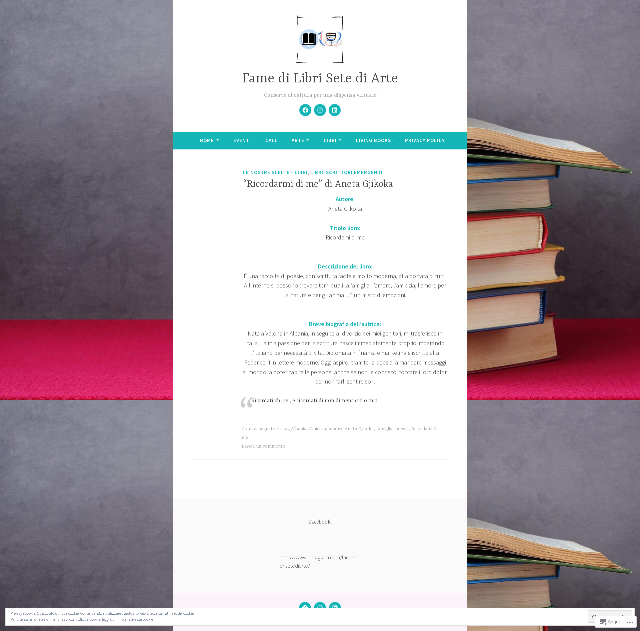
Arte (298, 140)
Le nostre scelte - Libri (275, 172)
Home (207, 140)
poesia (402, 429)
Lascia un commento (263, 446)
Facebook (320, 522)
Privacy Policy (425, 140)
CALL (271, 140)
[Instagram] (320, 110)
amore (335, 429)
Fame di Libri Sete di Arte (320, 79)
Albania (298, 429)
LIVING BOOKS (373, 140)
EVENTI (242, 140)
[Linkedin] (334, 110)
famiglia (384, 429)
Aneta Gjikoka (359, 429)
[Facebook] (305, 110)
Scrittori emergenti (354, 172)
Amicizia (317, 429)
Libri (330, 140)
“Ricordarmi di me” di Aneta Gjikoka (318, 184)
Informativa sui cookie (135, 619)
